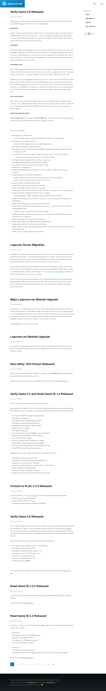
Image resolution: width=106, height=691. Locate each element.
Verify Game (67, 571)
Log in (102, 3)
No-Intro (61, 528)
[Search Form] (94, 3)
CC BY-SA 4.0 (51, 682)
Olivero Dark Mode (58, 271)
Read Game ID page (27, 603)
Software (88, 22)
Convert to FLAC (32, 495)
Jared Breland (31, 682)
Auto (89, 33)
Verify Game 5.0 (15, 21)
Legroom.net (14, 3)
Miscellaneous (90, 18)
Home (87, 14)
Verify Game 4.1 (15, 408)
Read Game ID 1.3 (15, 453)
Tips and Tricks (90, 26)
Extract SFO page (63, 381)
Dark (92, 33)
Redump (69, 528)
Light (86, 33)
